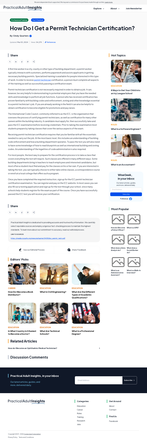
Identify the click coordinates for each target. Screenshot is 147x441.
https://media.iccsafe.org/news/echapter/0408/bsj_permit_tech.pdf (38, 238)
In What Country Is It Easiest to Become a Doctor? (22, 332)
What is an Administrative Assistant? (117, 272)
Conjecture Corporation (32, 434)
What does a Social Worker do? (132, 250)
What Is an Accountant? (123, 164)
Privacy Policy (12, 437)
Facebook (113, 421)
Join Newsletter (134, 8)
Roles (114, 124)
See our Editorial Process (34, 250)
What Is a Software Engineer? (126, 129)
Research (81, 420)
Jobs (79, 424)
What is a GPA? (133, 228)
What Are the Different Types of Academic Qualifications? (83, 294)
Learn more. (109, 2)
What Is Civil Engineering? (53, 291)
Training (80, 417)
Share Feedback (79, 250)
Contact (112, 409)
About (111, 406)
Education (45, 288)
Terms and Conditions (26, 437)
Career (11, 288)
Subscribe (126, 194)
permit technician (42, 80)
